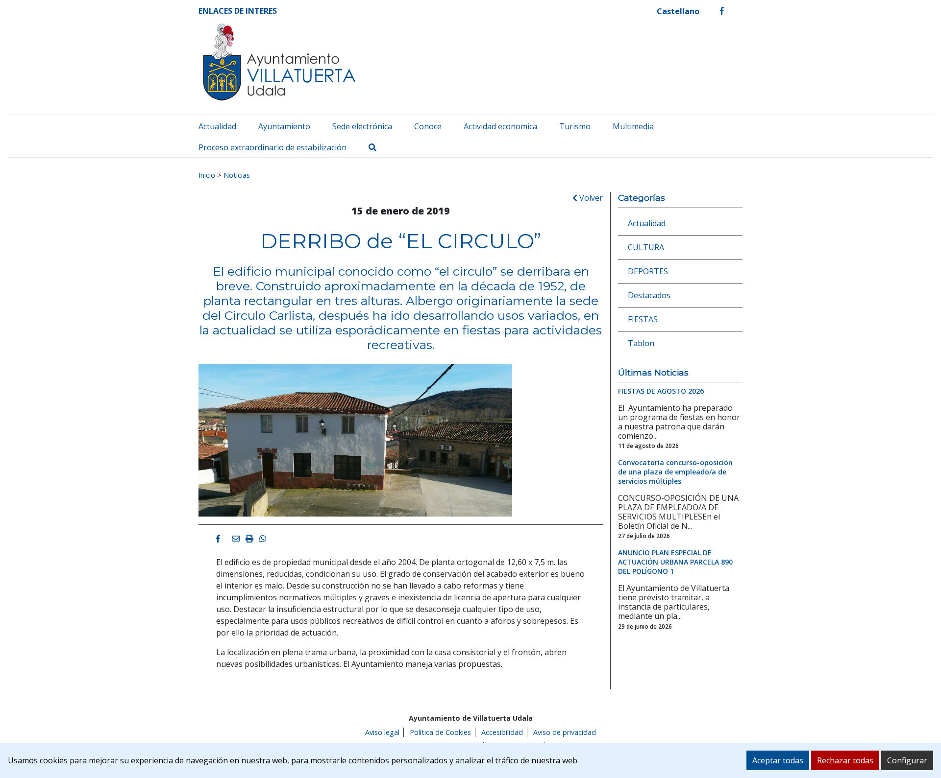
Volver (590, 197)
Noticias (236, 175)
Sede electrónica (362, 126)
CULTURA (646, 247)
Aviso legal (382, 732)
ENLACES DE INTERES (237, 10)
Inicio (206, 175)
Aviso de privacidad (564, 732)
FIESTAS (643, 319)
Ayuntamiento (284, 126)
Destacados (649, 295)
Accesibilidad (502, 732)
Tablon (641, 343)
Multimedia (633, 126)
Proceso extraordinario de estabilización (272, 147)
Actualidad (217, 126)
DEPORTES (648, 271)
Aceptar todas (777, 760)
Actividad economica (500, 126)
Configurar (907, 760)
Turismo (575, 126)
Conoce (428, 126)
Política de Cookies (440, 732)
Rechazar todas (845, 760)
